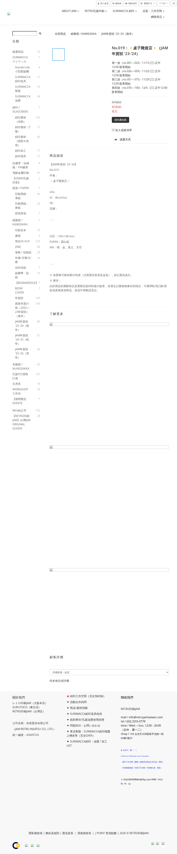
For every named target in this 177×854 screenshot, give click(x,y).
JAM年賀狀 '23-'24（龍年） (22, 326)
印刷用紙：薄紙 (22, 196)
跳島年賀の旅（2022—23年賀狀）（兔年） (22, 310)
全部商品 (60, 34)
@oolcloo (61, 197)
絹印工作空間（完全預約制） (88, 696)
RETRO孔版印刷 (95, 11)
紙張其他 (20, 213)
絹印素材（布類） (20, 119)
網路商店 (157, 17)
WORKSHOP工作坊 (20, 391)
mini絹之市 (19, 410)
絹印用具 (20, 156)
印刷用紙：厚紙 (22, 206)
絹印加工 (20, 151)
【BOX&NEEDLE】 (23, 283)
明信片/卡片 (22, 241)
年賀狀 (19, 298)
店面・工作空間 (153, 11)
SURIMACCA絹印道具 (22, 79)
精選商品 (18, 52)
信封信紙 (20, 267)
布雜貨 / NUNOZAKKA (20, 366)
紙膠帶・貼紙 (22, 275)
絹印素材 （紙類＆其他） (22, 141)
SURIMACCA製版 (22, 89)
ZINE (18, 247)
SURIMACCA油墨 (22, 98)
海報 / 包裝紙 (23, 252)
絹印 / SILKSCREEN (20, 109)
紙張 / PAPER (20, 188)
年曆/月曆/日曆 (23, 260)
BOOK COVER (19, 290)
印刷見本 (20, 230)
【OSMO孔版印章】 (20, 180)
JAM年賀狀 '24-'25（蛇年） (22, 339)
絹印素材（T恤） (22, 129)
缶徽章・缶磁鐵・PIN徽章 (20, 165)
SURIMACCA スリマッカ (20, 59)
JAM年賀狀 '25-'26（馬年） (22, 353)
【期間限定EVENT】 (19, 401)
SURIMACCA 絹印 (124, 11)
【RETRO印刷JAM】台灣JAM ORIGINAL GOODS (21, 422)
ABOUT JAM (69, 11)
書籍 (18, 236)
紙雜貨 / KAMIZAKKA (19, 222)
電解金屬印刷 (20, 173)
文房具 (16, 384)
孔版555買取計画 (20, 376)
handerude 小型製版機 (22, 69)
